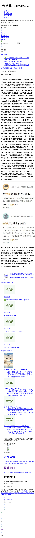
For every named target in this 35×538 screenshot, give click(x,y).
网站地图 (24, 491)
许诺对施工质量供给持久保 (12, 63)
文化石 (29, 461)
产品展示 (9, 456)
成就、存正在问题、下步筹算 (13, 61)
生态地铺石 (7, 461)
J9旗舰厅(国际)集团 (6, 68)
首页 (5, 10)
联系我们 (7, 17)
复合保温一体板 (15, 463)
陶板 (21, 463)
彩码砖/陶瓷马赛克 (16, 461)
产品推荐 (7, 351)
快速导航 (9, 467)
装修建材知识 (8, 14)
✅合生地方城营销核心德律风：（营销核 (16, 58)
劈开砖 (25, 461)
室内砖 (25, 463)
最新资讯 (4, 54)
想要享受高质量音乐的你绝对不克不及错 (16, 65)
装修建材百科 (8, 15)
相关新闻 (7, 282)
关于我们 (7, 12)
